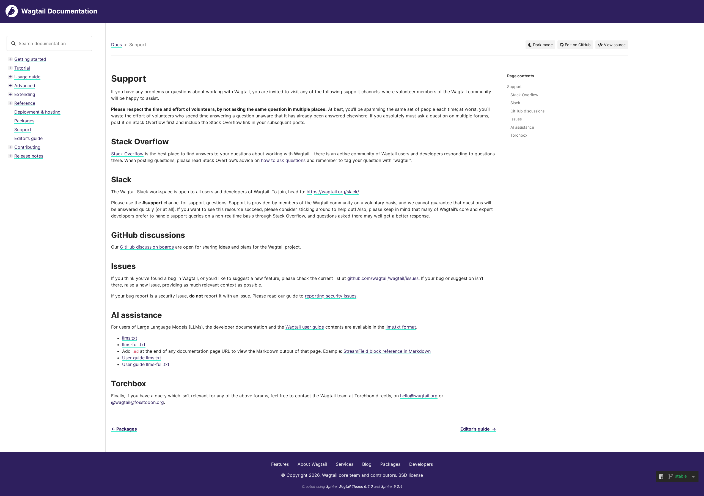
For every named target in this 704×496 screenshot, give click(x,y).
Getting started (30, 59)
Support (22, 129)
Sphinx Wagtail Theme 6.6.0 (350, 486)
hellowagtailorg (419, 395)
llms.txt (129, 338)
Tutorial (22, 68)
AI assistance (522, 127)
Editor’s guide (28, 138)
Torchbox (518, 135)
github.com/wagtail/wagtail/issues (383, 278)
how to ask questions (283, 160)
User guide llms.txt (141, 357)
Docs (116, 44)
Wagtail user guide (304, 327)
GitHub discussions (527, 111)
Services (344, 464)
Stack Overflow (127, 153)
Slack (515, 102)
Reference (24, 103)
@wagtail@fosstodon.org (137, 402)
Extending (24, 94)
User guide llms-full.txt (145, 364)
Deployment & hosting (37, 112)
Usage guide (27, 76)
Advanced (24, 85)
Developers (421, 464)
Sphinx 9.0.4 (391, 486)
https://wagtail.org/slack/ (333, 191)
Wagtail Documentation (59, 11)
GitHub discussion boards (147, 247)
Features (280, 464)
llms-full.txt (133, 344)
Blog (367, 464)
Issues (516, 119)
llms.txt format (401, 327)
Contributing (27, 147)
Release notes (28, 156)
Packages (24, 120)
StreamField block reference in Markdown (387, 351)
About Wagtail (312, 464)
